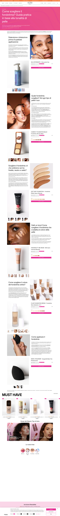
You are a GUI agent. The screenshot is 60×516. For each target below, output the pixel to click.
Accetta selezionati (51, 511)
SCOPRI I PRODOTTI (56, 393)
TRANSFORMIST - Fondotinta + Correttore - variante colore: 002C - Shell (23, 416)
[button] (7, 3)
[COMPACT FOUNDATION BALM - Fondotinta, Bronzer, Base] (8, 159)
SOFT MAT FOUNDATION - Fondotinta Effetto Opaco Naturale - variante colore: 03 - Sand (50, 416)
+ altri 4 (39, 416)
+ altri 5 (10, 416)
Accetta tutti (51, 509)
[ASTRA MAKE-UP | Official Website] (30, 3)
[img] (52, 63)
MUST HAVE (12, 394)
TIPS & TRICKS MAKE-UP (7, 5)
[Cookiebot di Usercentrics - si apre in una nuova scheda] (6, 514)
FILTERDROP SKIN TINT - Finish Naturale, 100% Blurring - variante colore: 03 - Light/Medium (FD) (8, 416)
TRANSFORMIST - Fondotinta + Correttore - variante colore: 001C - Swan (20, 416)
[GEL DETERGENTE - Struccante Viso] (12, 89)
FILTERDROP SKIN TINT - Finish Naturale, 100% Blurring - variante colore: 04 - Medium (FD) (9, 416)
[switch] (21, 514)
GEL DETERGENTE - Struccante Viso (40, 62)
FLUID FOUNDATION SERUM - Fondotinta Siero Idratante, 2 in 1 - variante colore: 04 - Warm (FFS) (37, 416)
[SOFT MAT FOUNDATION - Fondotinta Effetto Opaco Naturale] (8, 219)
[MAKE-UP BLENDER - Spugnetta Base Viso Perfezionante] (14, 386)
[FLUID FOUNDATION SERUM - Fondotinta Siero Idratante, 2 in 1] (8, 331)
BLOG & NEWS (3, 5)
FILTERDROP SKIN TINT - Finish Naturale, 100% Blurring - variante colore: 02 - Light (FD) (7, 416)
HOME (1, 5)
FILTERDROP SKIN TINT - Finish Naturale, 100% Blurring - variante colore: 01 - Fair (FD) (6, 416)
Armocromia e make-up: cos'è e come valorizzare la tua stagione (16, 438)
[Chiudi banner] (57, 508)
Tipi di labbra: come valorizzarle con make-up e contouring (41, 438)
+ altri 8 (24, 416)
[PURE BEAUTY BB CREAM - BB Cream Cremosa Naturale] (8, 275)
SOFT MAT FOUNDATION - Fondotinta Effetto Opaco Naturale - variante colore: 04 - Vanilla (51, 416)
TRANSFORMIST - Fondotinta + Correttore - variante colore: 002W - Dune (22, 416)
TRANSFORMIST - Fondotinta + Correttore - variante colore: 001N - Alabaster (21, 416)
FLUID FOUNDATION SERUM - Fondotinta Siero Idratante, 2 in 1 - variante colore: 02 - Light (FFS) (35, 416)
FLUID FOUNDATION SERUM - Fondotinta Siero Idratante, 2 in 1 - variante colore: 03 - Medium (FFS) (36, 416)
